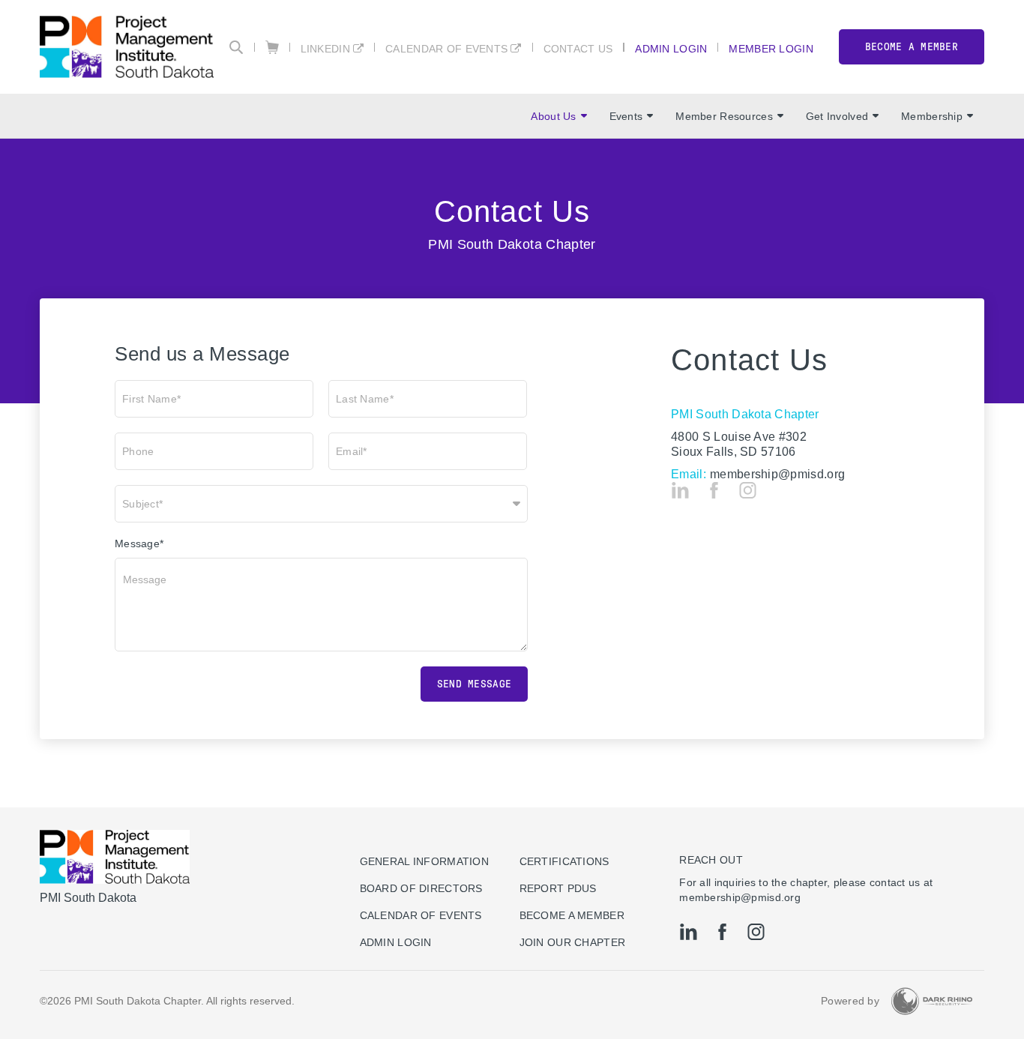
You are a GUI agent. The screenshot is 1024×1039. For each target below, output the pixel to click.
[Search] (236, 47)
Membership (932, 116)
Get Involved (837, 116)
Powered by (850, 1001)
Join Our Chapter (572, 942)
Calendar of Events (446, 48)
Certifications (564, 861)
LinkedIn (325, 48)
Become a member (911, 46)
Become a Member (571, 915)
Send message (474, 684)
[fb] (714, 490)
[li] (680, 490)
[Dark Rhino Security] (932, 1001)
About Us (553, 116)
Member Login (771, 48)
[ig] (747, 490)
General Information (424, 861)
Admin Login (671, 48)
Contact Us (578, 48)
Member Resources (723, 116)
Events (626, 116)
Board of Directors (421, 888)
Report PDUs (558, 888)
